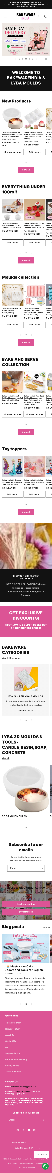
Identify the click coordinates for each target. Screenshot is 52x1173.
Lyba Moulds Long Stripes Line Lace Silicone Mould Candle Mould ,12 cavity (33, 311)
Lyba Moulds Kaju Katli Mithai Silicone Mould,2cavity (11, 310)
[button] (5, 16)
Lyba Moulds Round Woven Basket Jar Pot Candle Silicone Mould (11, 225)
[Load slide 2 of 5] (22, 59)
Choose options (12, 152)
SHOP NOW (24, 710)
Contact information (27, 1167)
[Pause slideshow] (47, 59)
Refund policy (44, 1159)
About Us (9, 1035)
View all (26, 170)
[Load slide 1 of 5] (19, 59)
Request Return (12, 1029)
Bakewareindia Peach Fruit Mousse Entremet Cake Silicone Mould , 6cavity (33, 135)
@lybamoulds (26, 911)
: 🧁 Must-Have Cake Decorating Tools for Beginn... (25, 968)
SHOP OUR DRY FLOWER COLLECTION (26, 577)
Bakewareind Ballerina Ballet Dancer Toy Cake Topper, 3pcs (34, 482)
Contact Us (10, 1041)
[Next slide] (37, 59)
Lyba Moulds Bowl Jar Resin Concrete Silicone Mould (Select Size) (12, 134)
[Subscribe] (42, 868)
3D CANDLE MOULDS (14, 816)
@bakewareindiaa (26, 904)
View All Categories (11, 658)
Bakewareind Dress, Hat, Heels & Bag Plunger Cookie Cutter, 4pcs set (34, 225)
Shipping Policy (12, 1053)
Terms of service (26, 1163)
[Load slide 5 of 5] (32, 59)
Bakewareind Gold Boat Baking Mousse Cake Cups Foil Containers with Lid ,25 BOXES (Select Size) (34, 400)
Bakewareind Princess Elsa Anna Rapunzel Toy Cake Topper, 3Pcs (12, 482)
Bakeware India (14, 1159)
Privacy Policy (12, 1065)
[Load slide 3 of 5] (26, 59)
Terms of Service (13, 1072)
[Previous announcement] (5, 4)
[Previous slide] (15, 59)
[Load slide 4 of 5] (29, 59)
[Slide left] (20, 162)
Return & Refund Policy (16, 1059)
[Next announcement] (47, 4)
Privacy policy (12, 1163)
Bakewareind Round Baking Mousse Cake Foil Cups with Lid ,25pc (12, 398)
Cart (7, 1047)
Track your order (13, 1023)
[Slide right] (32, 162)
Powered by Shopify (28, 1159)
